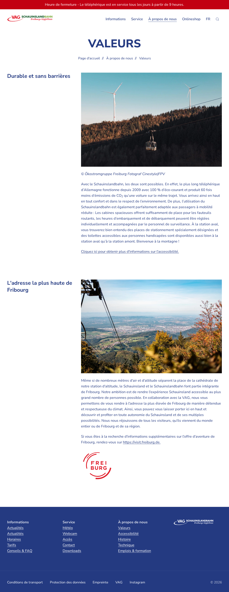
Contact (69, 545)
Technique (126, 545)
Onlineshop (191, 19)
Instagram (137, 582)
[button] (217, 19)
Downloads (72, 550)
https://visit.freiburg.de (141, 442)
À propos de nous (119, 58)
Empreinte (100, 582)
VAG (119, 582)
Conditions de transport (25, 582)
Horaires (14, 539)
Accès (67, 539)
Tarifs (11, 545)
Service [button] (137, 19)
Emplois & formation (134, 550)
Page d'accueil (89, 58)
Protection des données (68, 582)
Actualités (15, 527)
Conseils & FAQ (19, 550)
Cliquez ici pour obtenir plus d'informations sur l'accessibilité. (130, 251)
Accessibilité (128, 533)
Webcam (70, 533)
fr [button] (208, 19)
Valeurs (124, 527)
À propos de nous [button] (162, 19)
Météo (68, 527)
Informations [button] (116, 19)
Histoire (124, 539)
